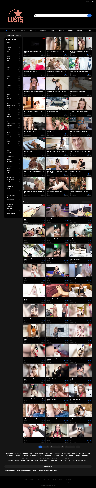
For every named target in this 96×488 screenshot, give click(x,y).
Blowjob (13, 109)
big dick (87, 453)
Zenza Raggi (13, 190)
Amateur (13, 114)
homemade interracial (82, 460)
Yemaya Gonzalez (13, 213)
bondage (38, 458)
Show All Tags (48, 466)
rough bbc (11, 458)
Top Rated (22, 30)
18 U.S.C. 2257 (68, 479)
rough (41, 453)
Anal (13, 87)
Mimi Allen (13, 168)
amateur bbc (85, 455)
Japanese (13, 145)
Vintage (13, 89)
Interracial (13, 116)
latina (46, 453)
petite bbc (25, 453)
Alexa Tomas (13, 181)
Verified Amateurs (13, 105)
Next (78, 446)
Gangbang (13, 74)
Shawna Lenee (13, 161)
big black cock (66, 453)
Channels (70, 30)
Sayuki (13, 197)
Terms (54, 479)
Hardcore (13, 83)
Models (52, 30)
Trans (13, 65)
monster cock (83, 458)
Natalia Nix (13, 184)
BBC (13, 130)
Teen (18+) (13, 45)
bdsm (36, 460)
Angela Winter (13, 186)
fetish (45, 463)
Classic (13, 132)
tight (32, 458)
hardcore (30, 460)
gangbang (17, 455)
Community (80, 30)
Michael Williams (13, 177)
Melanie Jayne (13, 166)
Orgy (13, 143)
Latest (14, 30)
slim (66, 455)
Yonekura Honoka (13, 199)
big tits (50, 463)
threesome (10, 460)
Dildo (13, 60)
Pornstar (13, 56)
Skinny (13, 71)
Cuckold (13, 107)
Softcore (13, 152)
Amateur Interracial (13, 123)
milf (13, 101)
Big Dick (13, 94)
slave (51, 453)
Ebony (13, 96)
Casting (13, 67)
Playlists (61, 30)
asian (41, 460)
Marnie (13, 188)
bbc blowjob (18, 453)
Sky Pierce (13, 172)
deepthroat (25, 455)
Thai (13, 51)
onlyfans (61, 458)
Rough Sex (13, 98)
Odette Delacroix (13, 175)
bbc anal (18, 458)
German (13, 141)
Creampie (13, 47)
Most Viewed (33, 30)
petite (36, 453)
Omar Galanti (13, 193)
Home (25, 479)
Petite (13, 103)
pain (62, 455)
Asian (13, 134)
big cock (74, 453)
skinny (17, 460)
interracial (9, 453)
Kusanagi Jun (13, 202)
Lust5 (46, 485)
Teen (13, 118)
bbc (31, 453)
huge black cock (62, 460)
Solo (13, 148)
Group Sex (13, 85)
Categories (43, 30)
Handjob (13, 42)
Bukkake (13, 150)
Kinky (13, 112)
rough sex (57, 453)
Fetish (13, 78)
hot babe (72, 460)
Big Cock (13, 121)
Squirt (13, 139)
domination (48, 455)
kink (23, 458)
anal (44, 458)
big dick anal (75, 458)
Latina (13, 92)
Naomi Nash (13, 208)
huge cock (46, 460)
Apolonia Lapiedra (13, 179)
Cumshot (13, 136)
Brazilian (13, 49)
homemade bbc (34, 455)
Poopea (13, 163)
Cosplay (13, 53)
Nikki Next (13, 170)
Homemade (13, 125)
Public (13, 69)
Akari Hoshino (13, 204)
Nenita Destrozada (13, 195)
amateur (67, 458)
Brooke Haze (13, 206)
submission (54, 460)
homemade (10, 455)
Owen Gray (13, 210)
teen (27, 458)
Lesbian (13, 76)
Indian (13, 62)
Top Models (11, 156)
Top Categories (12, 39)
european (81, 453)
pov (48, 458)
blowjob (54, 458)
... (73, 446)
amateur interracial (74, 455)
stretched (56, 455)
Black (13, 127)
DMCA (60, 479)
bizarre (42, 455)
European (13, 80)
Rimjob (13, 58)
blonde (23, 460)
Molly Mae (13, 159)
